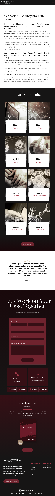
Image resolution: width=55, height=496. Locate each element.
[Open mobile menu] (52, 2)
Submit (27, 360)
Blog (32, 472)
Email (12, 329)
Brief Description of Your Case (18, 343)
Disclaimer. (32, 493)
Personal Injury (46, 465)
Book (32, 474)
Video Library (33, 469)
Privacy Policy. (38, 493)
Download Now (27, 449)
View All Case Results (27, 244)
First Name (14, 321)
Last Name (30, 321)
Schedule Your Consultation (11, 481)
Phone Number (15, 336)
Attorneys (33, 467)
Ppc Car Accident (15, 10)
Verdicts (32, 471)
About (32, 465)
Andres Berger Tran (8, 10)
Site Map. (43, 493)
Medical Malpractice (47, 467)
